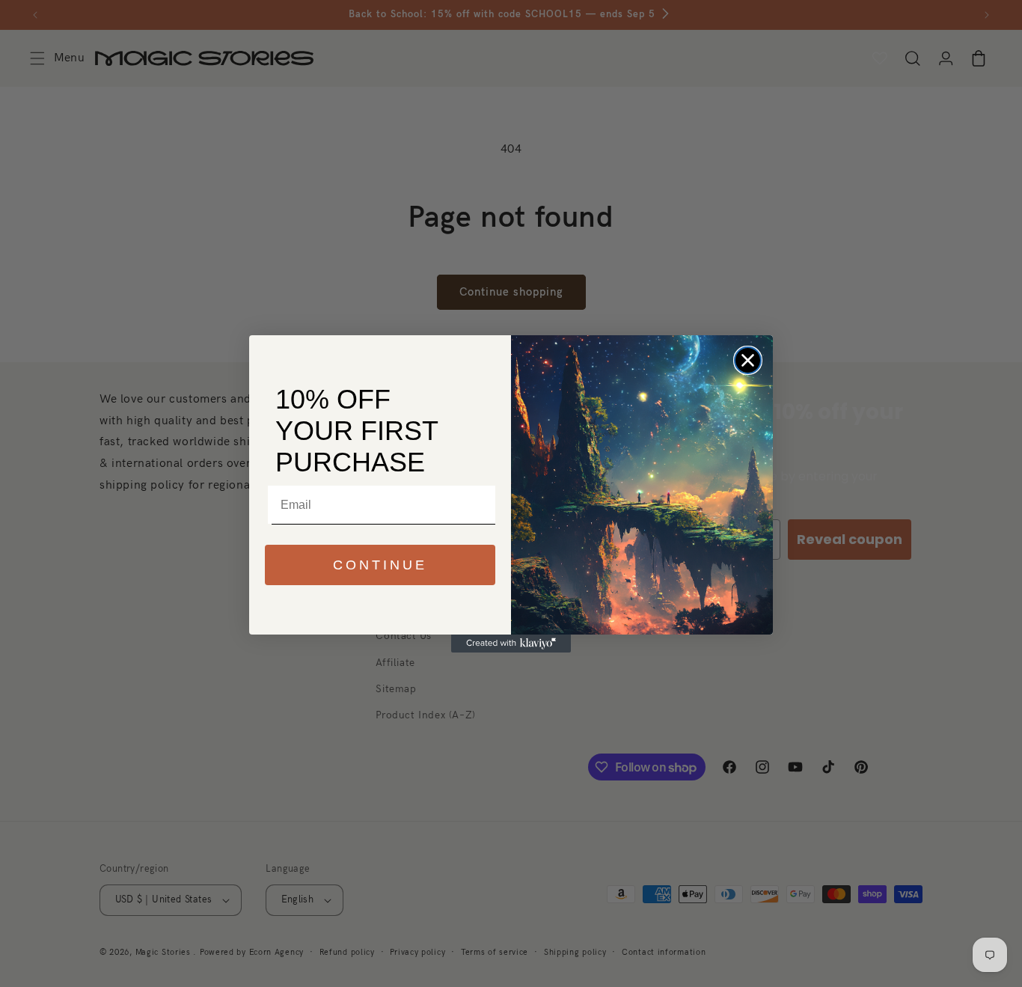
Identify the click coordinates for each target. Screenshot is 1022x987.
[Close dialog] (748, 360)
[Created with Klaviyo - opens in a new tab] (511, 644)
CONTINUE (380, 564)
